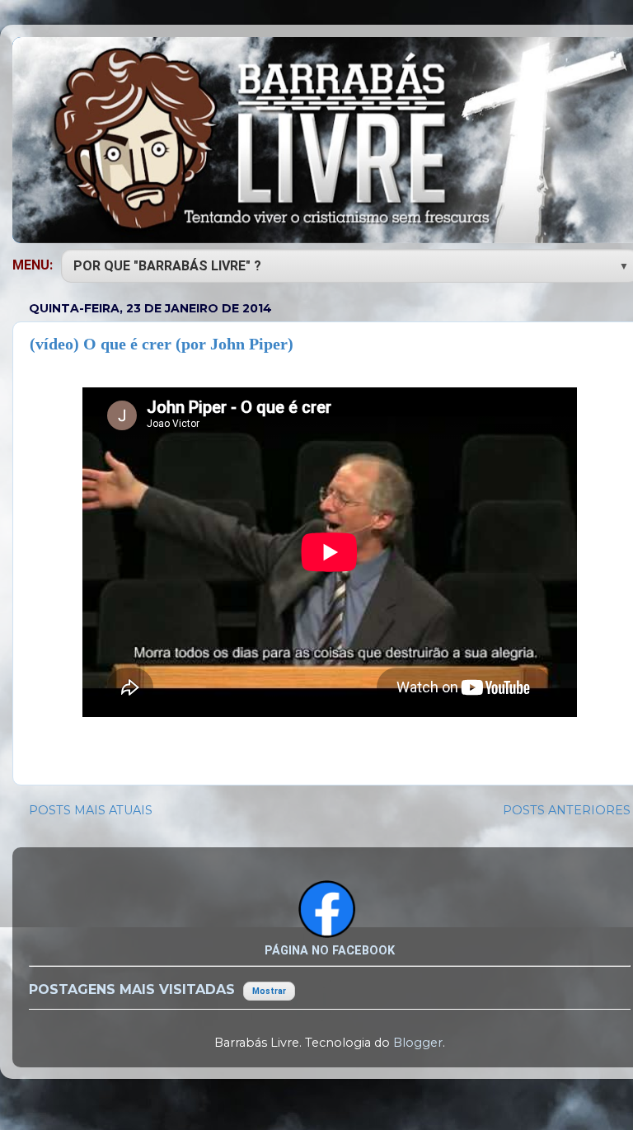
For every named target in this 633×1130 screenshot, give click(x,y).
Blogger (418, 1042)
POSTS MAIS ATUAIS (90, 810)
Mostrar (269, 991)
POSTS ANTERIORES (567, 810)
